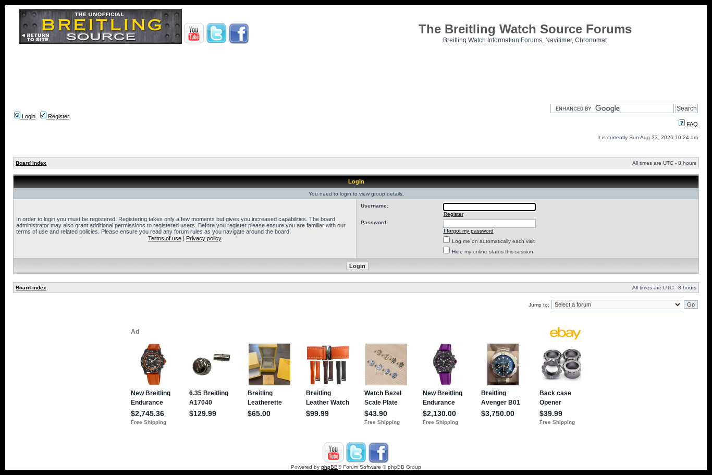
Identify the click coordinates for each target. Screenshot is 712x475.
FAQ (691, 124)
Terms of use (164, 238)
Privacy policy (204, 238)
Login (27, 116)
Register (57, 116)
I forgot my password (469, 231)
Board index (31, 163)
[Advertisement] (356, 70)
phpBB (329, 467)
